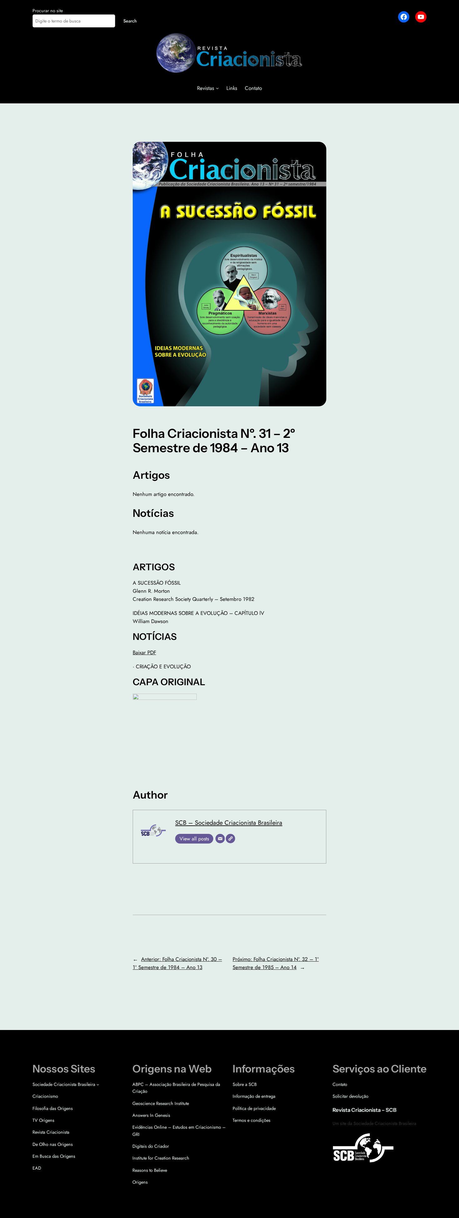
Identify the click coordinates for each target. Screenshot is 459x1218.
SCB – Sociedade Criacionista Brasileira (228, 822)
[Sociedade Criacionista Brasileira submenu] (97, 1084)
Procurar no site (47, 10)
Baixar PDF (144, 652)
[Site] (230, 838)
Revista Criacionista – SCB (365, 1110)
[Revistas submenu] (217, 88)
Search (130, 21)
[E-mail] (220, 838)
